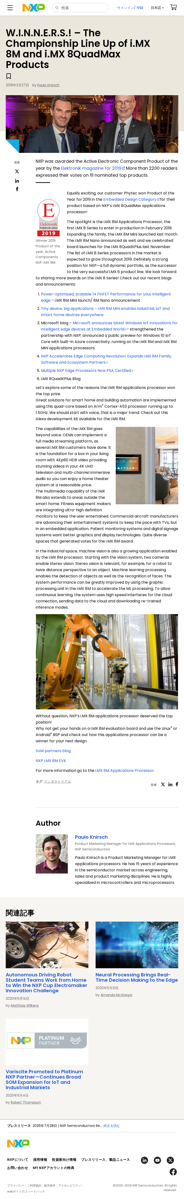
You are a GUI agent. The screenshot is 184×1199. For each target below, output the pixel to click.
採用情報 (40, 1159)
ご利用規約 (34, 1185)
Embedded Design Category (129, 199)
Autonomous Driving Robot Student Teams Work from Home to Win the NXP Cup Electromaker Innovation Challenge (46, 982)
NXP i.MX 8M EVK (51, 760)
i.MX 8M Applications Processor (124, 770)
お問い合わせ (17, 1167)
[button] (157, 7)
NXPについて (18, 1159)
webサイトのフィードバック (26, 1191)
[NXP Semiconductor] (34, 7)
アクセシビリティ (69, 1185)
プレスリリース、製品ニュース (105, 1159)
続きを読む (112, 1125)
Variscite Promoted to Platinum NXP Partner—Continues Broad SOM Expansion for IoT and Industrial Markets (44, 1079)
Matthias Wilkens (25, 1005)
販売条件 (50, 1185)
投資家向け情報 (64, 1159)
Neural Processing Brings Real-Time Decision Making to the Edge (137, 977)
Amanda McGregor (116, 995)
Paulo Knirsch (48, 85)
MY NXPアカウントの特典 (53, 1167)
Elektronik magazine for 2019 (91, 168)
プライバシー (15, 1185)
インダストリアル (57, 781)
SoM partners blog (53, 751)
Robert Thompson (26, 1102)
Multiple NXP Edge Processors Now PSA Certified (86, 370)
